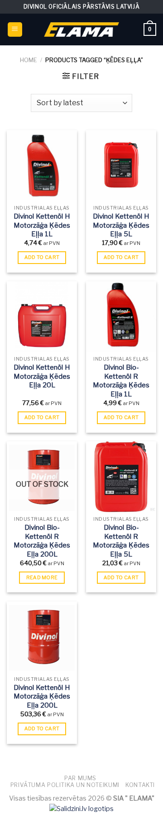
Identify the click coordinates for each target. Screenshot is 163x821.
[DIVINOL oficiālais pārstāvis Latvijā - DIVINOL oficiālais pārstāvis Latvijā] (81, 29)
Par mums (80, 778)
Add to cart (42, 257)
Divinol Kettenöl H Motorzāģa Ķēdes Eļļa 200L (42, 696)
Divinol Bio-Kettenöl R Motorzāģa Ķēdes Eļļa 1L (121, 380)
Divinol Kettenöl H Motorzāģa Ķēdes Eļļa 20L (42, 376)
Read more (42, 577)
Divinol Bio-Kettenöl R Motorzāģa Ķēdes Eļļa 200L (42, 540)
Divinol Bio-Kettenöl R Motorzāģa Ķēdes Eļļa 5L (121, 540)
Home (28, 60)
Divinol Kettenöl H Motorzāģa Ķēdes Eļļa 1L (42, 225)
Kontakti (140, 785)
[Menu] (15, 29)
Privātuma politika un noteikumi (65, 785)
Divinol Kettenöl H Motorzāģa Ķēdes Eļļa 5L (121, 225)
